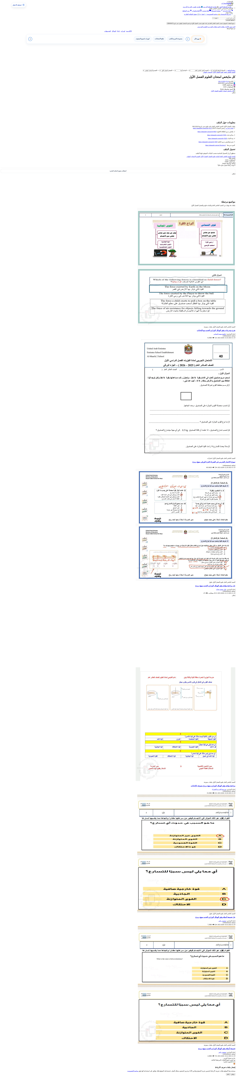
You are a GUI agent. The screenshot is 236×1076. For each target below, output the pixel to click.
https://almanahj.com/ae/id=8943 (207, 131)
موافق (233, 1074)
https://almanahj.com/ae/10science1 (215, 145)
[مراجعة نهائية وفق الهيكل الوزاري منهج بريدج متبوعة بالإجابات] (185, 780)
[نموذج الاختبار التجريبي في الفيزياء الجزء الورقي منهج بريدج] (188, 456)
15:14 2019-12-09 (223, 81)
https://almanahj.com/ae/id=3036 (208, 142)
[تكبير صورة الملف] (223, 91)
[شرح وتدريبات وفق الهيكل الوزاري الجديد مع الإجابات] (186, 325)
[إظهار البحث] (234, 16)
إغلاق (228, 1074)
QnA (118, 31)
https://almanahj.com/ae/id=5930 (216, 135)
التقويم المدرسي (202, 27)
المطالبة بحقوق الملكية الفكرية (118, 171)
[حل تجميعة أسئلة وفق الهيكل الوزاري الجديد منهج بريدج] (186, 912)
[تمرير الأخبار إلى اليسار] (30, 39)
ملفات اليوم (221, 27)
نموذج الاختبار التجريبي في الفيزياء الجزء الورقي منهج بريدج (213, 462)
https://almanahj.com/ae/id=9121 (202, 128)
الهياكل (114, 31)
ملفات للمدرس (212, 27)
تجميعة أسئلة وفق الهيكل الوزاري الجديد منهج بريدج (216, 1049)
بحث (216, 18)
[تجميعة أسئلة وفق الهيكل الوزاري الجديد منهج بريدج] (186, 1043)
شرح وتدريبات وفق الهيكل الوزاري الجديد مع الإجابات (216, 330)
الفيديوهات (107, 31)
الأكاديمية (129, 31)
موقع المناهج (231, 70)
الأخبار (227, 27)
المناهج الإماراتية (230, 20)
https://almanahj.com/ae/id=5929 (217, 138)
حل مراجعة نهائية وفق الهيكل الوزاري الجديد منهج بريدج (215, 586)
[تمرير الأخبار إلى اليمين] (188, 39)
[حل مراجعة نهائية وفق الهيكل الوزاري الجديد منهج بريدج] (185, 580)
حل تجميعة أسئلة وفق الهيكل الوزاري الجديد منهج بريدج (215, 917)
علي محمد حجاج (221, 589)
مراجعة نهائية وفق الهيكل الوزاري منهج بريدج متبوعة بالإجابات (213, 786)
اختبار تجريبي (229, 128)
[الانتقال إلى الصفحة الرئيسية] (230, 3)
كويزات (123, 31)
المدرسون (232, 27)
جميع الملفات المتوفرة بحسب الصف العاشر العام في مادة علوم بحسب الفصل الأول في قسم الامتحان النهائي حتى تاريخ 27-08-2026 (201, 23)
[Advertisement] (180, 57)
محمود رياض (222, 921)
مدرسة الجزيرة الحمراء (219, 789)
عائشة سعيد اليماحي (220, 334)
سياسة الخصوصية (132, 1071)
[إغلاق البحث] (213, 18)
